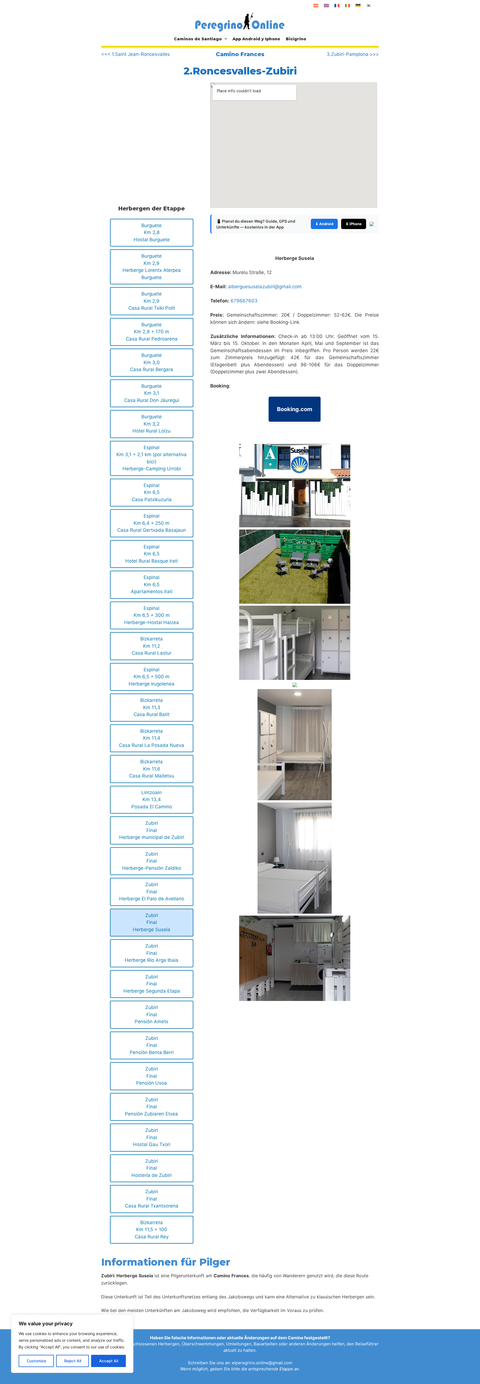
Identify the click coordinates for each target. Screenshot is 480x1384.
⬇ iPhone (354, 224)
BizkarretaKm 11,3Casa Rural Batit (151, 707)
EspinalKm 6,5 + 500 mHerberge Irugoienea (151, 677)
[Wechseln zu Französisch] (337, 5)
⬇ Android (324, 224)
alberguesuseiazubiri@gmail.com (265, 286)
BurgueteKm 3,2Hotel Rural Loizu (151, 424)
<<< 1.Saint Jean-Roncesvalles (135, 54)
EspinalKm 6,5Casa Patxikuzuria (152, 492)
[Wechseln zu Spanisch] (316, 5)
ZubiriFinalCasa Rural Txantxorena (151, 1199)
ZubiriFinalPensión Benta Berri (152, 1045)
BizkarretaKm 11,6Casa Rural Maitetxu (151, 769)
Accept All (108, 1360)
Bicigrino (296, 38)
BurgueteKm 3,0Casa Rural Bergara (151, 362)
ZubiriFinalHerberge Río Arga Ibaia (151, 953)
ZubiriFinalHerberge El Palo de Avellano (151, 891)
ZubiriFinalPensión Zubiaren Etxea (151, 1107)
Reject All (72, 1360)
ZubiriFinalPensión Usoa (151, 1076)
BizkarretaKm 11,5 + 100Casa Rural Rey (152, 1229)
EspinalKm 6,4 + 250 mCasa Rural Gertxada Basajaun (151, 523)
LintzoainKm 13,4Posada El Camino (151, 799)
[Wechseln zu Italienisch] (347, 5)
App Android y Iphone (256, 38)
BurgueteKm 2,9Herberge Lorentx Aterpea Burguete (151, 266)
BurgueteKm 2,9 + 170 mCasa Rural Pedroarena (152, 332)
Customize (36, 1360)
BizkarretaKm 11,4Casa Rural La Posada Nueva (151, 738)
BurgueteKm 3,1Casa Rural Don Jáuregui (151, 393)
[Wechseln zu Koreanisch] (368, 5)
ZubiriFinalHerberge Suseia (151, 922)
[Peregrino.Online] (240, 22)
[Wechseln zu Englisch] (326, 5)
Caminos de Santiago (198, 38)
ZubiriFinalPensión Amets (151, 1014)
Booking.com (294, 409)
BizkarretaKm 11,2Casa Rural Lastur (151, 646)
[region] (72, 1344)
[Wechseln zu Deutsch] (358, 5)
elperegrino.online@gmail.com (262, 1362)
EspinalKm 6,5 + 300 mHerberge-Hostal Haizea (151, 615)
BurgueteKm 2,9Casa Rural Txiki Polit (151, 301)
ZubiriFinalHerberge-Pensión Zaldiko (151, 861)
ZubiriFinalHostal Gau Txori (151, 1137)
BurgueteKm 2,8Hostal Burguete (152, 232)
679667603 (244, 301)
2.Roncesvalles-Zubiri (240, 71)
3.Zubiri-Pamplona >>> (353, 54)
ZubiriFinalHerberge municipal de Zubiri (151, 830)
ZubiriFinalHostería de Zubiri (151, 1168)
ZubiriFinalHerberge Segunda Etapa (151, 984)
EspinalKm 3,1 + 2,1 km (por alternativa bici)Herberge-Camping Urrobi (151, 458)
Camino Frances (240, 54)
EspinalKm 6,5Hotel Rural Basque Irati (151, 554)
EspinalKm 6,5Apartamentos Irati (151, 584)
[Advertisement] (147, 129)
